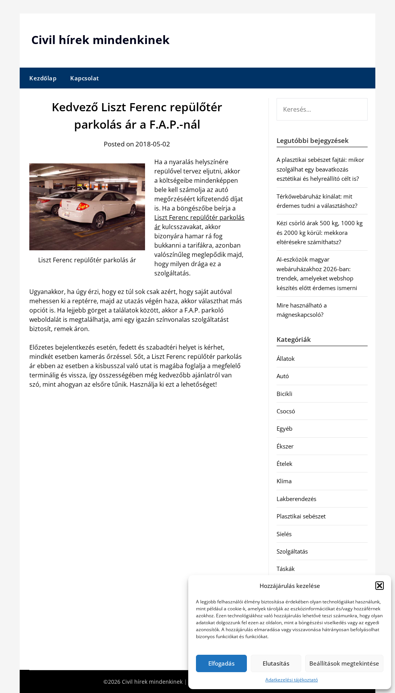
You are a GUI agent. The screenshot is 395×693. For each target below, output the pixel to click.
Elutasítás (276, 663)
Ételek (284, 463)
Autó (283, 376)
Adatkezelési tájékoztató (291, 679)
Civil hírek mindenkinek (100, 40)
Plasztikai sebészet (301, 516)
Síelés (284, 534)
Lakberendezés (296, 499)
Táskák (286, 568)
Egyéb (284, 428)
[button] (379, 585)
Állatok (286, 358)
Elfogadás (221, 663)
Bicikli (284, 393)
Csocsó (286, 411)
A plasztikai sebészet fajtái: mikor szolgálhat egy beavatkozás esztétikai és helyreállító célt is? (320, 169)
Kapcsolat (84, 78)
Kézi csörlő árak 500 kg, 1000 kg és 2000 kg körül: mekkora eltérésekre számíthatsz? (320, 232)
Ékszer (285, 446)
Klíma (284, 481)
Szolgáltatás (292, 551)
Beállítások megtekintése (344, 663)
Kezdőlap (42, 78)
